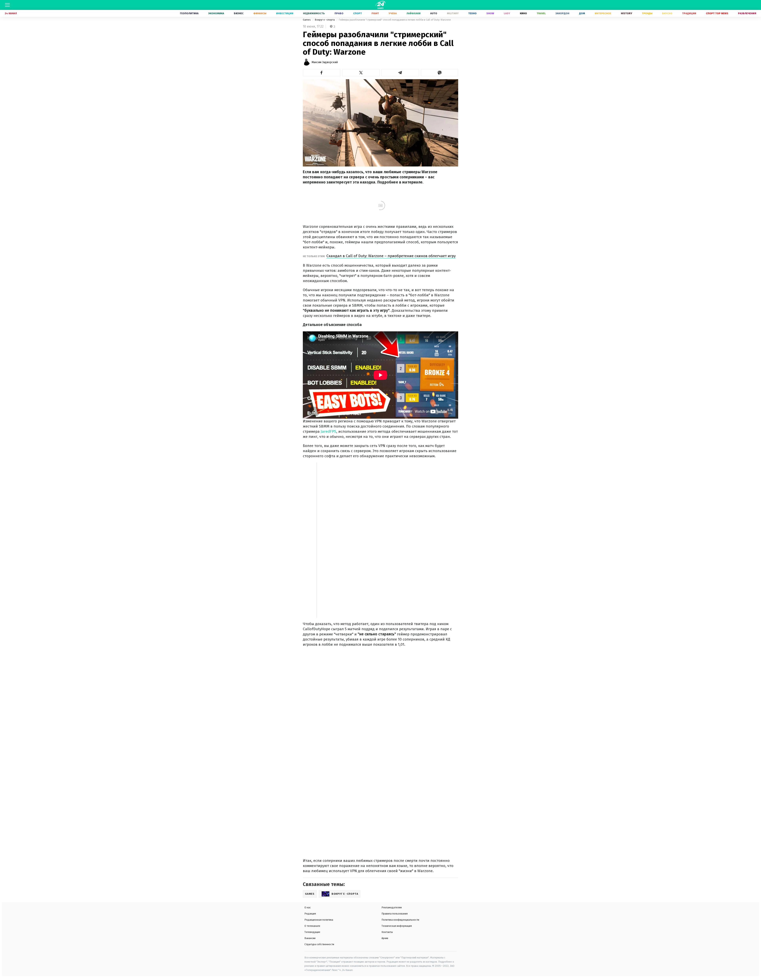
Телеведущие (312, 932)
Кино (523, 13)
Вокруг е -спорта (325, 19)
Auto (433, 13)
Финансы (259, 13)
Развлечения (747, 13)
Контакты (387, 932)
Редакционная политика (318, 919)
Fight (375, 13)
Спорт (357, 13)
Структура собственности (319, 944)
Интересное (603, 13)
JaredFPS (328, 431)
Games (307, 19)
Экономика (216, 13)
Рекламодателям (391, 907)
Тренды (647, 13)
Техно (472, 13)
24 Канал (11, 13)
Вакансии (309, 938)
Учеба (393, 13)
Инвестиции (284, 13)
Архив (384, 938)
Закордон (562, 13)
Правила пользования (394, 913)
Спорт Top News (717, 13)
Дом (582, 13)
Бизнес (239, 13)
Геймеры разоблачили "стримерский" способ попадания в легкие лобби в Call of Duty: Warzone (395, 19)
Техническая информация (396, 925)
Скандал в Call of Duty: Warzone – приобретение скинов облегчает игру (391, 256)
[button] (321, 72)
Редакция (310, 913)
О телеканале (312, 925)
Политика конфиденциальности (400, 919)
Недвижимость (314, 13)
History (626, 13)
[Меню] (7, 5)
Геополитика (189, 13)
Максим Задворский (325, 62)
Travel (541, 13)
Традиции (689, 13)
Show (490, 13)
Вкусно (667, 13)
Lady (507, 13)
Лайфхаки (413, 13)
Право (339, 13)
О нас (307, 907)
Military (453, 13)
